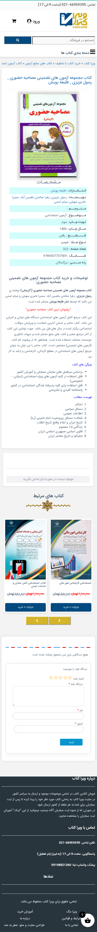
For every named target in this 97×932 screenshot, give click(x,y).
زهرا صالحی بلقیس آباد (35, 197)
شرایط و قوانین (71, 918)
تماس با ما (71, 925)
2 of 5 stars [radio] (65, 677)
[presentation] (59, 620)
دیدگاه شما (76, 684)
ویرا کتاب (89, 63)
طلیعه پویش (58, 190)
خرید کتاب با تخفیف (67, 63)
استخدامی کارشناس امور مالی (75, 583)
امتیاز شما (79, 679)
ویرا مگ (71, 911)
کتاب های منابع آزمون (38, 63)
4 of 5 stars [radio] (56, 677)
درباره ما (25, 918)
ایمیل (79, 723)
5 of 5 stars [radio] (51, 677)
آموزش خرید (25, 911)
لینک (17, 810)
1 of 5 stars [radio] (70, 677)
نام (80, 710)
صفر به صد (11, 925)
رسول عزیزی (59, 197)
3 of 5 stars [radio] (60, 677)
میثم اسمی (61, 202)
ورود (35, 21)
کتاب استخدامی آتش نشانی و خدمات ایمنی (29, 584)
